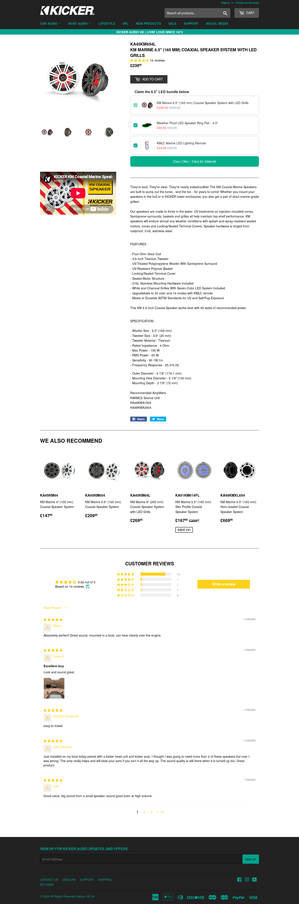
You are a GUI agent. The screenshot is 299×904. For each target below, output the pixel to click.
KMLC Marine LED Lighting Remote (181, 143)
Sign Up (250, 859)
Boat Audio (78, 23)
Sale (172, 23)
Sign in (225, 3)
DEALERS (69, 879)
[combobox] (197, 13)
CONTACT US (49, 879)
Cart (250, 13)
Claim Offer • (194, 161)
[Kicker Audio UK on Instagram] (247, 880)
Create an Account (247, 3)
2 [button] (144, 812)
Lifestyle (106, 23)
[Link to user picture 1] (54, 688)
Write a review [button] (223, 584)
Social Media (217, 23)
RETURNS (47, 885)
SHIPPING (105, 879)
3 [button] (151, 812)
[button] (140, 60)
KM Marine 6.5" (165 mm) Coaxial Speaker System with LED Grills (202, 103)
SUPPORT (87, 879)
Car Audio (49, 23)
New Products (148, 23)
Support (191, 23)
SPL (125, 23)
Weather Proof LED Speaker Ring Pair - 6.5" (187, 123)
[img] (53, 619)
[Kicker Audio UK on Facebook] (239, 880)
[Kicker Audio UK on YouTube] (254, 880)
